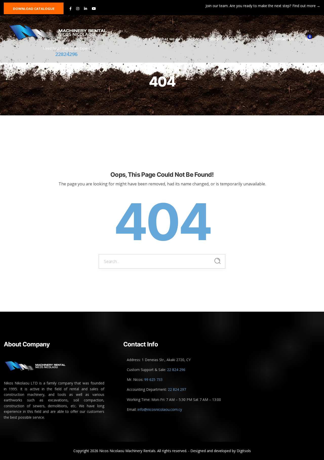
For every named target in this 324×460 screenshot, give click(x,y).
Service (195, 38)
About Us (254, 38)
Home (144, 38)
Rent (231, 38)
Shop (214, 38)
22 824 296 (176, 369)
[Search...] (217, 261)
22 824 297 (177, 389)
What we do (169, 38)
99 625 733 (153, 379)
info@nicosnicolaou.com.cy (159, 409)
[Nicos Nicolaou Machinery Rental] (63, 32)
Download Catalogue (33, 8)
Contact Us (283, 38)
